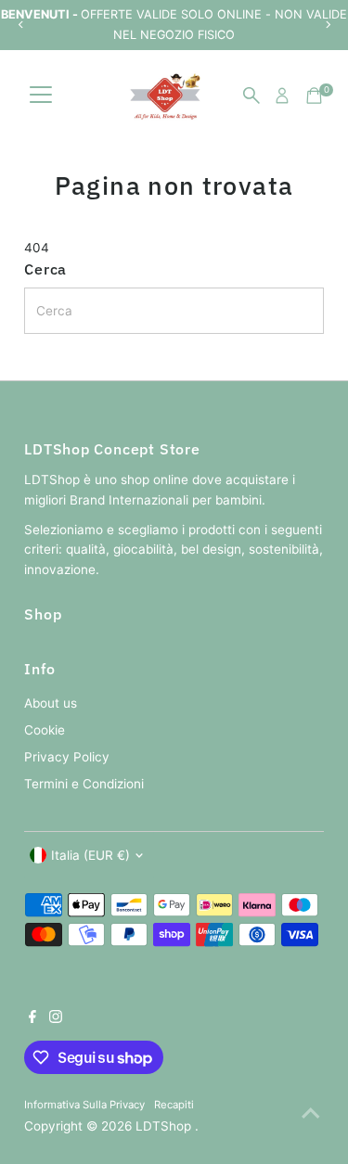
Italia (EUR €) (90, 855)
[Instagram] (56, 1018)
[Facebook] (32, 1018)
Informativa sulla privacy (84, 1104)
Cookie (44, 730)
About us (50, 703)
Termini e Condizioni (84, 783)
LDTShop (165, 1126)
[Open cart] (314, 95)
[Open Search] (251, 95)
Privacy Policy (67, 756)
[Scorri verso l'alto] (310, 1113)
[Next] (327, 24)
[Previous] (21, 24)
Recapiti (174, 1104)
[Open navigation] (41, 95)
